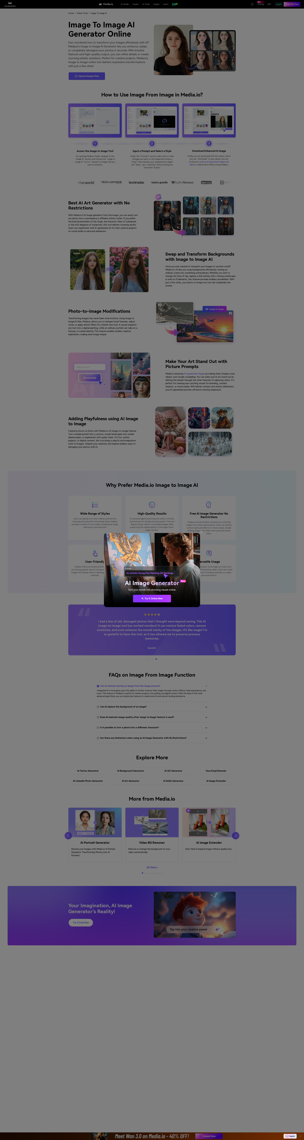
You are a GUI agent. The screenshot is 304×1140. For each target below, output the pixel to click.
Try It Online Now (154, 598)
